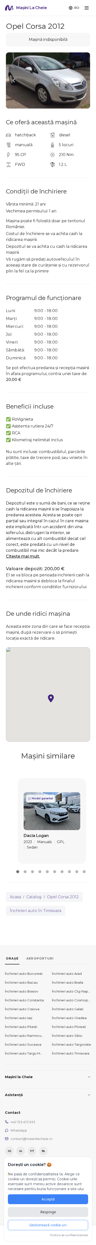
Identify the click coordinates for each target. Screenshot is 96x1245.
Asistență (14, 1095)
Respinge (48, 1212)
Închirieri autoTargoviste (71, 1044)
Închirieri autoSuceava (23, 1044)
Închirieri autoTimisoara (70, 1053)
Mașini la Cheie (19, 1077)
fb (43, 1151)
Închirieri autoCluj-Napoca (71, 991)
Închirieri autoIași (18, 1018)
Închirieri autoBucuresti (24, 974)
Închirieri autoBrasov (21, 991)
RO (76, 8)
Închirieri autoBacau (21, 982)
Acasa (15, 897)
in (20, 1151)
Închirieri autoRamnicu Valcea (24, 1036)
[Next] (82, 80)
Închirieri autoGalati (67, 1009)
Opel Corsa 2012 (63, 897)
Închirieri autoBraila (67, 982)
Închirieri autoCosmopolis (71, 1000)
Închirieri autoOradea (69, 1018)
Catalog (34, 897)
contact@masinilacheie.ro (31, 1139)
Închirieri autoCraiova (22, 1009)
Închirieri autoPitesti (21, 1027)
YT (32, 1151)
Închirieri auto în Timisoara (35, 910)
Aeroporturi (40, 958)
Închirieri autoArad (67, 974)
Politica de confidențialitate (69, 1235)
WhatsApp (18, 1130)
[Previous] (14, 80)
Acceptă (48, 1199)
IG (9, 1151)
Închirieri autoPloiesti (69, 1027)
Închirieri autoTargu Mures (24, 1053)
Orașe (12, 958)
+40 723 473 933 (22, 1122)
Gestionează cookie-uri (48, 1225)
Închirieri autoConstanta (24, 1000)
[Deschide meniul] (86, 7)
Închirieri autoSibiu (67, 1036)
